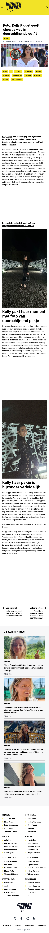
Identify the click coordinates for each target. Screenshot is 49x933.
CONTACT (7, 925)
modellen (37, 171)
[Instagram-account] (27, 918)
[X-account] (15, 918)
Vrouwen (28, 75)
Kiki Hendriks (13, 41)
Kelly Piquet (28, 71)
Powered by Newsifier (24, 930)
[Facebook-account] (21, 918)
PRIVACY (17, 925)
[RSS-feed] (34, 918)
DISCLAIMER (29, 925)
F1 (11, 71)
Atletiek (38, 71)
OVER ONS (42, 925)
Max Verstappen (17, 79)
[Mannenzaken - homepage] (13, 7)
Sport (5, 71)
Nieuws (6, 38)
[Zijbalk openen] (2, 7)
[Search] (46, 7)
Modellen (6, 75)
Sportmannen (17, 75)
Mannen (5, 79)
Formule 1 (18, 71)
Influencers (37, 75)
